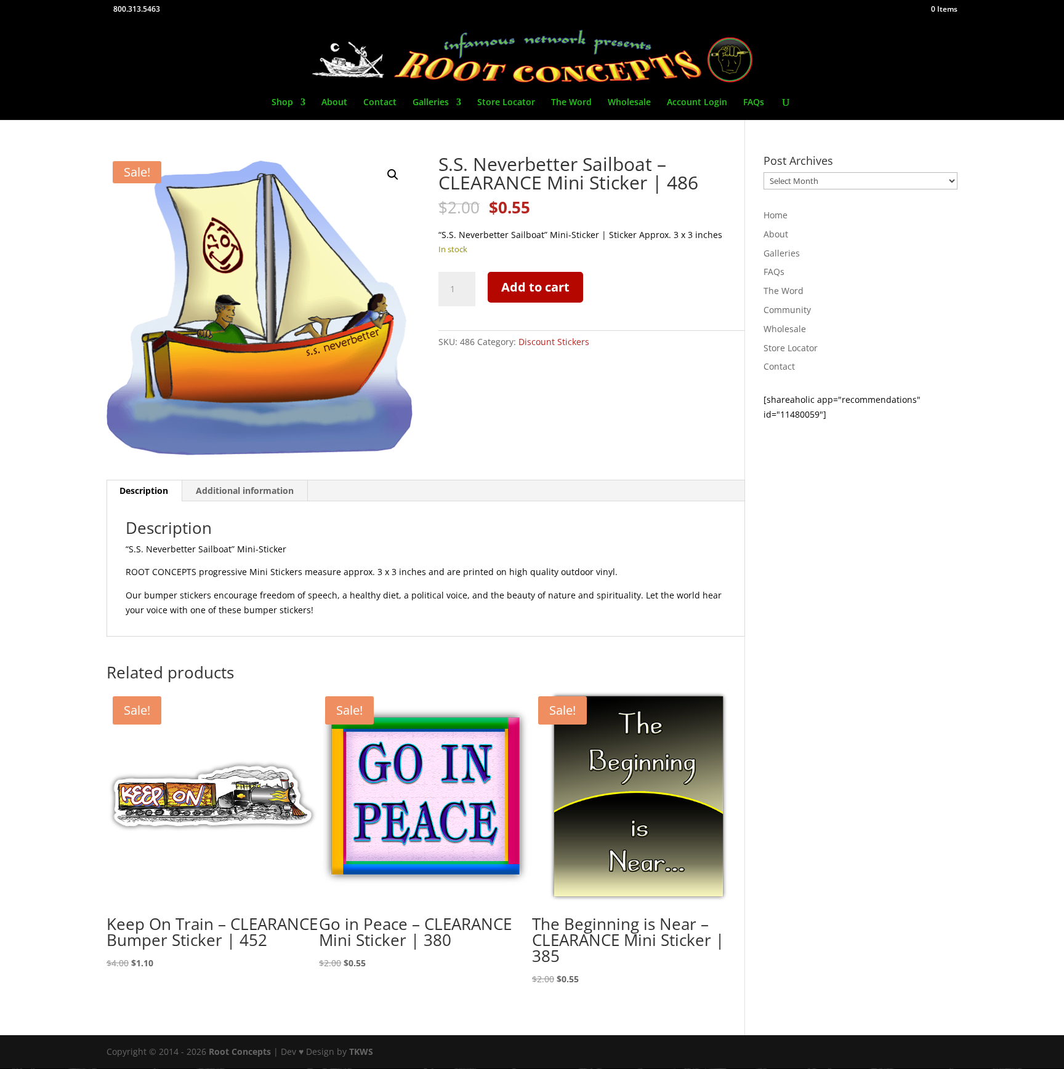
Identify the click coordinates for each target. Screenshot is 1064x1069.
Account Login (697, 103)
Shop (282, 103)
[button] (393, 175)
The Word (571, 103)
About (334, 103)
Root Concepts (240, 1051)
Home (776, 215)
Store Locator (506, 103)
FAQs (753, 103)
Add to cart (535, 287)
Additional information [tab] (245, 490)
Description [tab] (143, 490)
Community (787, 310)
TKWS (361, 1051)
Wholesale (629, 103)
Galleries (431, 103)
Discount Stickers (553, 342)
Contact (380, 103)
